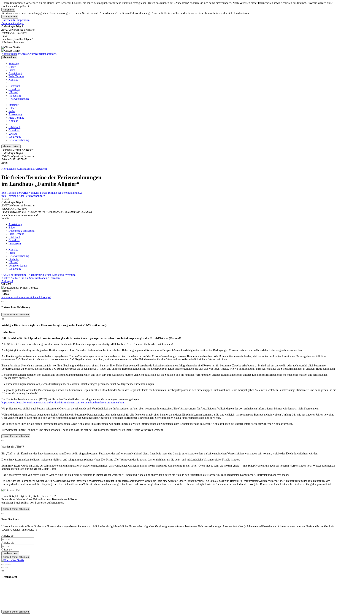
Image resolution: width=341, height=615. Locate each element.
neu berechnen (10, 553)
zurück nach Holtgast (39, 297)
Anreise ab (7, 535)
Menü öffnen (9, 57)
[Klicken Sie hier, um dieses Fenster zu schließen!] (2, 301)
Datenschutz (8, 20)
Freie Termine (16, 76)
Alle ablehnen (10, 16)
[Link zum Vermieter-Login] (12, 560)
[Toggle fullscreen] (6, 564)
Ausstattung (15, 73)
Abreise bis (7, 542)
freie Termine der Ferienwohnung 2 (62, 192)
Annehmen (8, 9)
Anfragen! (7, 281)
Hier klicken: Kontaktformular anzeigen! (24, 168)
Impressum (23, 20)
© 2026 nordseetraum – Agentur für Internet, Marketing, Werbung (38, 274)
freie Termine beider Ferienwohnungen (23, 195)
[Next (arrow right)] (6, 567)
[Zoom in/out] (10, 564)
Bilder (12, 66)
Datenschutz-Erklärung (21, 230)
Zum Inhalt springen (12, 23)
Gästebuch (14, 85)
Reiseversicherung (19, 98)
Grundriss (14, 89)
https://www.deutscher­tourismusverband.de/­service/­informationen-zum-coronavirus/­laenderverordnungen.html (63, 402)
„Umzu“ (13, 92)
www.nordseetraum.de (14, 297)
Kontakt (13, 79)
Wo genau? (15, 95)
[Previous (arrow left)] (2, 567)
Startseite (14, 63)
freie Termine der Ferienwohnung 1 (21, 192)
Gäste (4, 549)
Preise (12, 69)
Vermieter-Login (18, 265)
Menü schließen (11, 146)
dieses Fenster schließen (16, 314)
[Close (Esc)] (2, 564)
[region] (170, 23)
